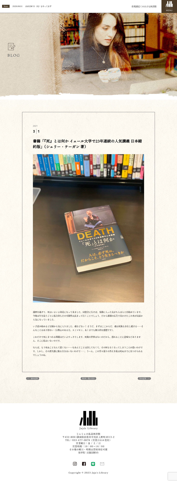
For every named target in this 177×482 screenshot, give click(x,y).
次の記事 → (144, 378)
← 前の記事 (33, 378)
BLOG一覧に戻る (88, 378)
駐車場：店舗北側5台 (88, 453)
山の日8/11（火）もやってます (38, 6)
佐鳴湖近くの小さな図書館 (144, 6)
